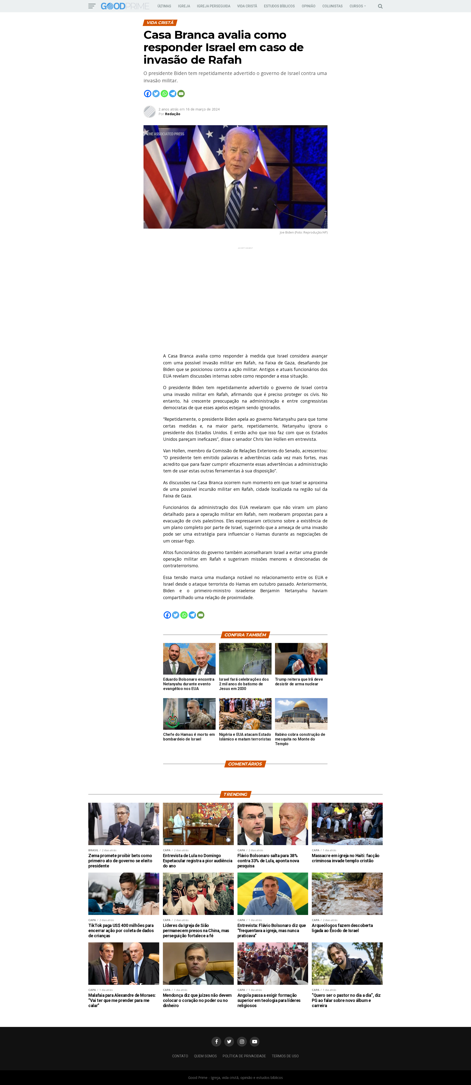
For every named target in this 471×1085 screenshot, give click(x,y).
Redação (172, 113)
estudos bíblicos (279, 6)
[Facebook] (147, 93)
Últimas (164, 6)
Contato (180, 1056)
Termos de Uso (285, 1056)
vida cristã (247, 6)
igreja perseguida (213, 6)
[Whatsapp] (164, 93)
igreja (184, 6)
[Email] (181, 93)
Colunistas (332, 6)
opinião (308, 6)
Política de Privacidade (244, 1056)
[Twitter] (156, 93)
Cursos (356, 6)
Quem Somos (205, 1056)
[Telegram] (172, 93)
